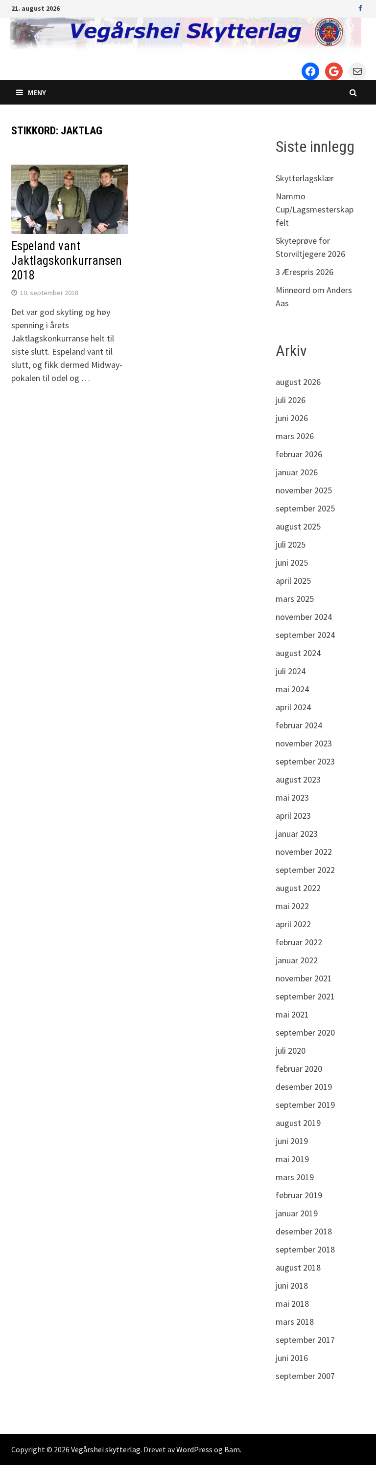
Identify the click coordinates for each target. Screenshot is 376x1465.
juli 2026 (291, 399)
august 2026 (298, 381)
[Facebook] (360, 7)
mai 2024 (292, 689)
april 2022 (293, 924)
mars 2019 (295, 1177)
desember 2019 (304, 1086)
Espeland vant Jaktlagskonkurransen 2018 (66, 260)
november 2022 (304, 851)
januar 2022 (297, 960)
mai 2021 (292, 1014)
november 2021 (304, 978)
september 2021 (305, 996)
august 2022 (298, 887)
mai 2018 (292, 1303)
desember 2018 (304, 1231)
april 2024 (293, 707)
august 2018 (298, 1267)
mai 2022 (292, 906)
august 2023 (298, 779)
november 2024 (304, 616)
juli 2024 (291, 671)
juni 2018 (292, 1285)
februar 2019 (299, 1195)
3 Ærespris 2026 (304, 271)
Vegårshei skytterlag (106, 1449)
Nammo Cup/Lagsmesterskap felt (314, 209)
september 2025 (305, 508)
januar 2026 (297, 472)
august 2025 (298, 526)
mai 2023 (292, 797)
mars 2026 (295, 436)
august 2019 (298, 1122)
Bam (232, 1449)
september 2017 (305, 1339)
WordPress (194, 1449)
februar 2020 (299, 1068)
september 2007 (305, 1375)
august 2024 (298, 652)
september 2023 (305, 761)
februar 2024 (299, 725)
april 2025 (293, 580)
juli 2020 (291, 1050)
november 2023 (304, 743)
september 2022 (305, 869)
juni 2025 (292, 562)
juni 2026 (292, 418)
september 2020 (305, 1032)
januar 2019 (297, 1213)
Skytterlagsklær (305, 178)
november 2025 (304, 490)
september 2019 (305, 1104)
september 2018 (305, 1249)
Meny (37, 92)
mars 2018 (295, 1321)
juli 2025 (291, 544)
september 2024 (305, 634)
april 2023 (293, 815)
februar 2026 (299, 454)
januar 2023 (297, 833)
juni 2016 (292, 1357)
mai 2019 (292, 1159)
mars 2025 (295, 598)
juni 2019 (292, 1141)
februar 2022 (299, 942)
